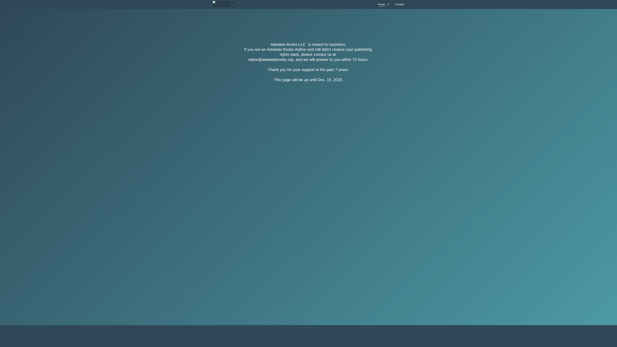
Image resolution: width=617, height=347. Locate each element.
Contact (399, 4)
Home (381, 4)
